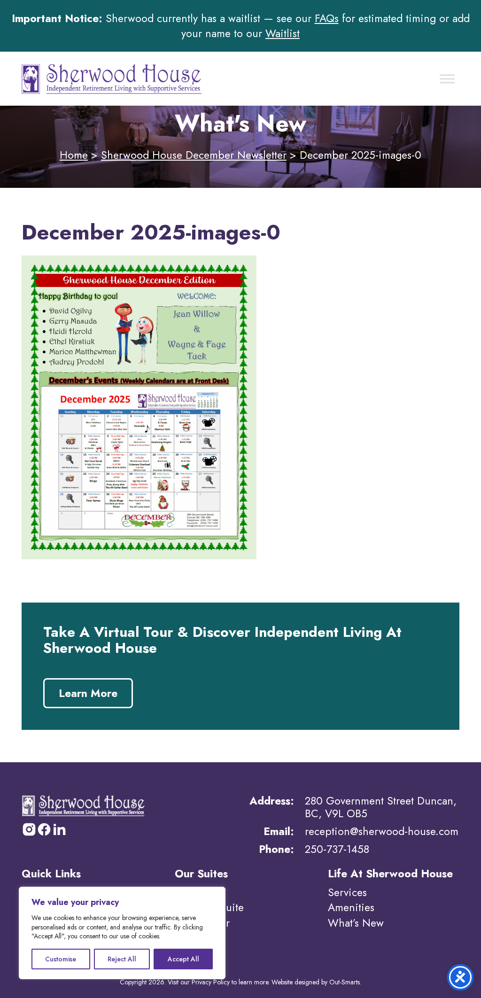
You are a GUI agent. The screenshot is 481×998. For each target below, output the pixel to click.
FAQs (327, 18)
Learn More (88, 693)
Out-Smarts (344, 982)
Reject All (122, 959)
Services (347, 892)
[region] (122, 933)
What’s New (356, 923)
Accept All (183, 959)
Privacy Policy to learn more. (231, 982)
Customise (60, 959)
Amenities (351, 907)
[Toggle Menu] (447, 78)
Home (74, 155)
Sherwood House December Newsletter (194, 155)
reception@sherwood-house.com (381, 831)
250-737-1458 (337, 849)
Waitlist (282, 33)
